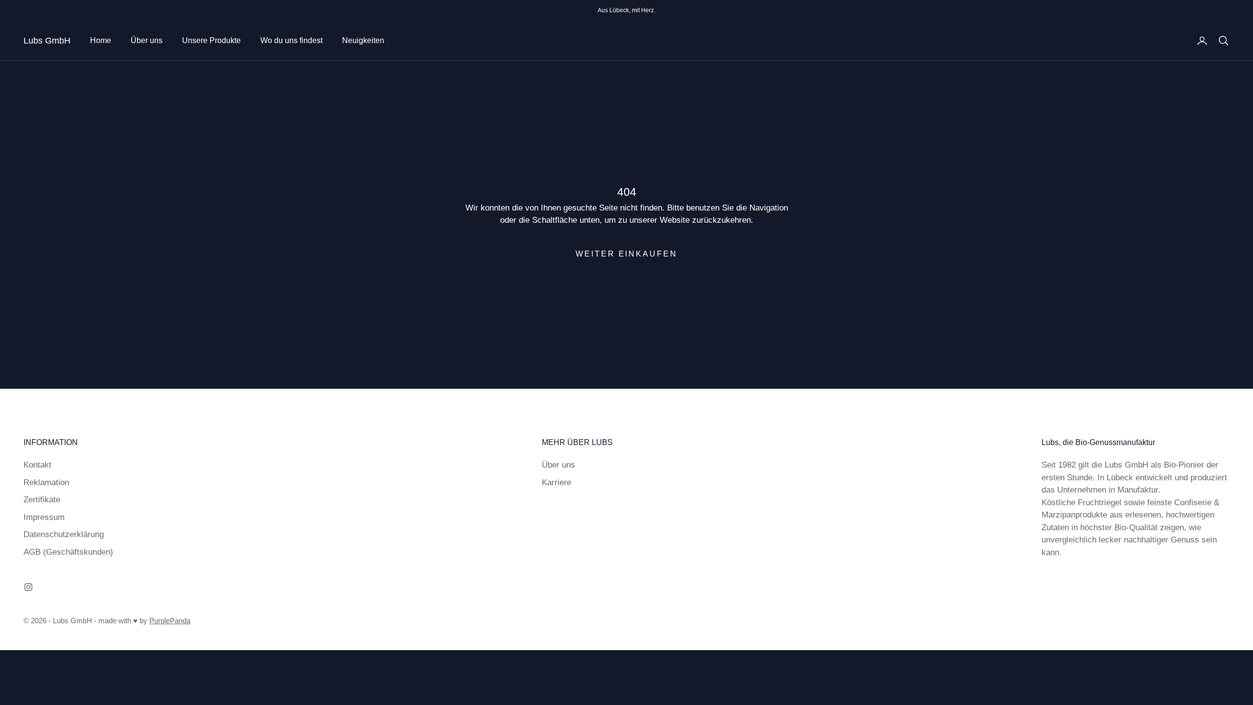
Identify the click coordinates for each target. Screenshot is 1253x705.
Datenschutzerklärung (63, 534)
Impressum (44, 517)
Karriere (556, 482)
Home (100, 40)
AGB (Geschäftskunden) (68, 552)
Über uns (146, 40)
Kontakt (37, 465)
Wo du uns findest (291, 40)
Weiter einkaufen (626, 254)
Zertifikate (41, 499)
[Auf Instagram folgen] (28, 587)
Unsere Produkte (211, 40)
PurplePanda (169, 620)
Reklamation (46, 482)
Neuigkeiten (363, 40)
